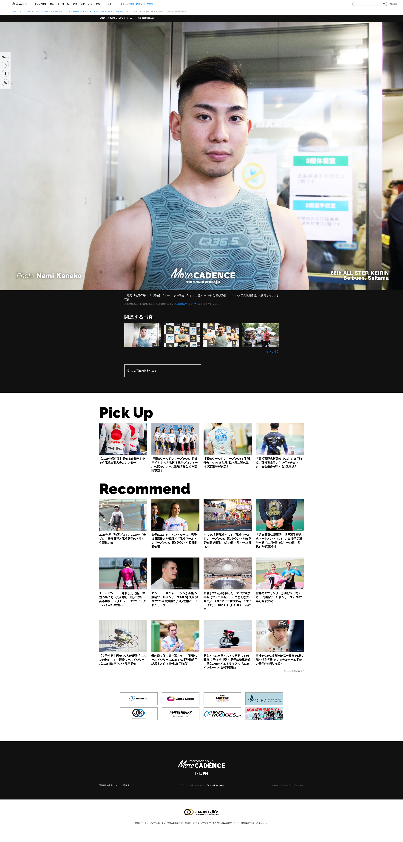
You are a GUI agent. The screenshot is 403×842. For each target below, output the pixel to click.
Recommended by (290, 671)
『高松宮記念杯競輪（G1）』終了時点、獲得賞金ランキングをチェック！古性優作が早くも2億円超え (279, 462)
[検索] (384, 4)
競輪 (52, 4)
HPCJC (141, 4)
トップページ (17, 11)
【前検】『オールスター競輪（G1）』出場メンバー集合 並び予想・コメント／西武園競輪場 (73, 11)
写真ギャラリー (121, 11)
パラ (90, 4)
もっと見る (272, 351)
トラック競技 (40, 4)
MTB (83, 4)
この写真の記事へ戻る (143, 370)
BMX (75, 4)
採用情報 (125, 785)
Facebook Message (215, 785)
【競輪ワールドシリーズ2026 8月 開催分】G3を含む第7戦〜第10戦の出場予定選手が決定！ (227, 462)
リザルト (109, 4)
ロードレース (63, 4)
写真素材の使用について (185, 304)
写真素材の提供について (109, 785)
